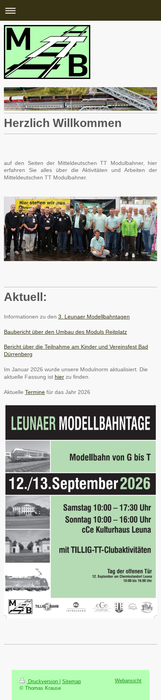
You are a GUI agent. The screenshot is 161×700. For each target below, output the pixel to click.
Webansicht (128, 681)
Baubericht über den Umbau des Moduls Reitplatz (65, 332)
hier (59, 377)
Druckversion (43, 681)
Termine (35, 392)
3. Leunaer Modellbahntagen (94, 316)
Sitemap (71, 681)
